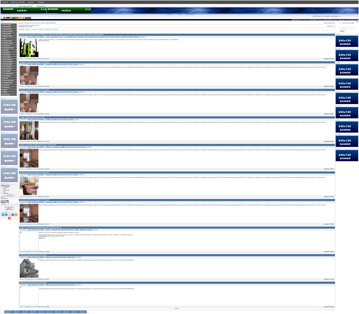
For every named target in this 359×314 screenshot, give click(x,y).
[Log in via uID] (2, 214)
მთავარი (5, 2)
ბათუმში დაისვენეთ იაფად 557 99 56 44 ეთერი (32, 117)
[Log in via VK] (12, 214)
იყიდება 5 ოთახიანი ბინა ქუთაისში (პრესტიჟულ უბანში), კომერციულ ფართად (40, 227)
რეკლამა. (31, 2)
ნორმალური (6, 190)
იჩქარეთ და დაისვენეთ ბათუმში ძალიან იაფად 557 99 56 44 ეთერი (38, 145)
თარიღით (27, 29)
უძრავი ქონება (36, 22)
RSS (340, 16)
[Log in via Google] (9, 214)
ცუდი (4, 191)
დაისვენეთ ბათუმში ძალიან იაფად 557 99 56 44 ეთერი (34, 62)
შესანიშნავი (6, 187)
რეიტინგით (40, 29)
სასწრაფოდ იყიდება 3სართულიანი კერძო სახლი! (33, 255)
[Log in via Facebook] (6, 214)
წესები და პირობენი (18, 2)
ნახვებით (55, 29)
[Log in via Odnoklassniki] (15, 214)
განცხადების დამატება (329, 22)
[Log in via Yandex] (9, 218)
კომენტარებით (48, 29)
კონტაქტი (40, 2)
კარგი (4, 188)
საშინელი (5, 193)
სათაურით (34, 29)
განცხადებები (28, 22)
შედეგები (3, 196)
